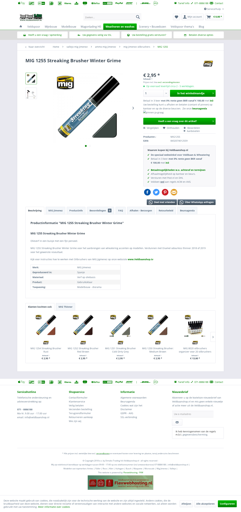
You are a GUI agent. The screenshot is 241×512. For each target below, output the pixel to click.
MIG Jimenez (55, 210)
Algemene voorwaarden (133, 397)
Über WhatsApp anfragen (199, 202)
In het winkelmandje (190, 93)
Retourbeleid (166, 210)
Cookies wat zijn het (131, 405)
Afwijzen (186, 503)
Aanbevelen (193, 131)
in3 (211, 100)
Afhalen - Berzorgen (141, 210)
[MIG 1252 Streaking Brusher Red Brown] (83, 325)
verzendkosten (103, 453)
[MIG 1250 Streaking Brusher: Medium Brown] (158, 325)
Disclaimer (126, 409)
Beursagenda (187, 210)
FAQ (120, 210)
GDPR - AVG (126, 413)
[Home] (20, 26)
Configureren (227, 503)
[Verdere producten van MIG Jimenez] (208, 63)
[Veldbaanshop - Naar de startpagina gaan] (31, 18)
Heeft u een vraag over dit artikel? (177, 121)
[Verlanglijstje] (176, 17)
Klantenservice (77, 401)
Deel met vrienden (164, 202)
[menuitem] (112, 17)
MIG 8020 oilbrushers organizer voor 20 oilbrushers (195, 350)
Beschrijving (35, 210)
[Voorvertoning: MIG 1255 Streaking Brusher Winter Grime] (31, 78)
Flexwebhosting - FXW (133, 472)
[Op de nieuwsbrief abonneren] (177, 422)
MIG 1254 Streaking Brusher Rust (45, 350)
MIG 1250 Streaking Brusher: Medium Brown (158, 350)
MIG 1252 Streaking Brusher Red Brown (83, 350)
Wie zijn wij (75, 421)
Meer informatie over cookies (54, 506)
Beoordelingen (100, 210)
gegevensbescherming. (195, 434)
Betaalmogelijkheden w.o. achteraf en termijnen (178, 169)
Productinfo (76, 210)
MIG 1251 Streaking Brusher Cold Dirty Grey (120, 350)
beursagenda (200, 108)
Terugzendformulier (80, 413)
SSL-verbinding (128, 417)
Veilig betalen (76, 405)
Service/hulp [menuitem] (213, 9)
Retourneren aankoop (81, 417)
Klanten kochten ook (40, 306)
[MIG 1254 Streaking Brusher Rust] (46, 325)
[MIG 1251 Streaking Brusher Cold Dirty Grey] (120, 325)
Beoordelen (193, 127)
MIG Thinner (65, 306)
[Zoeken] (137, 17)
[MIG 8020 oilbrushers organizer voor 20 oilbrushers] (195, 325)
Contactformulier (78, 397)
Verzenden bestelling (80, 409)
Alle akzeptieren (205, 503)
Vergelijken (152, 127)
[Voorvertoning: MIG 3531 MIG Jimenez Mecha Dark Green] (31, 93)
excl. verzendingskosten (169, 82)
